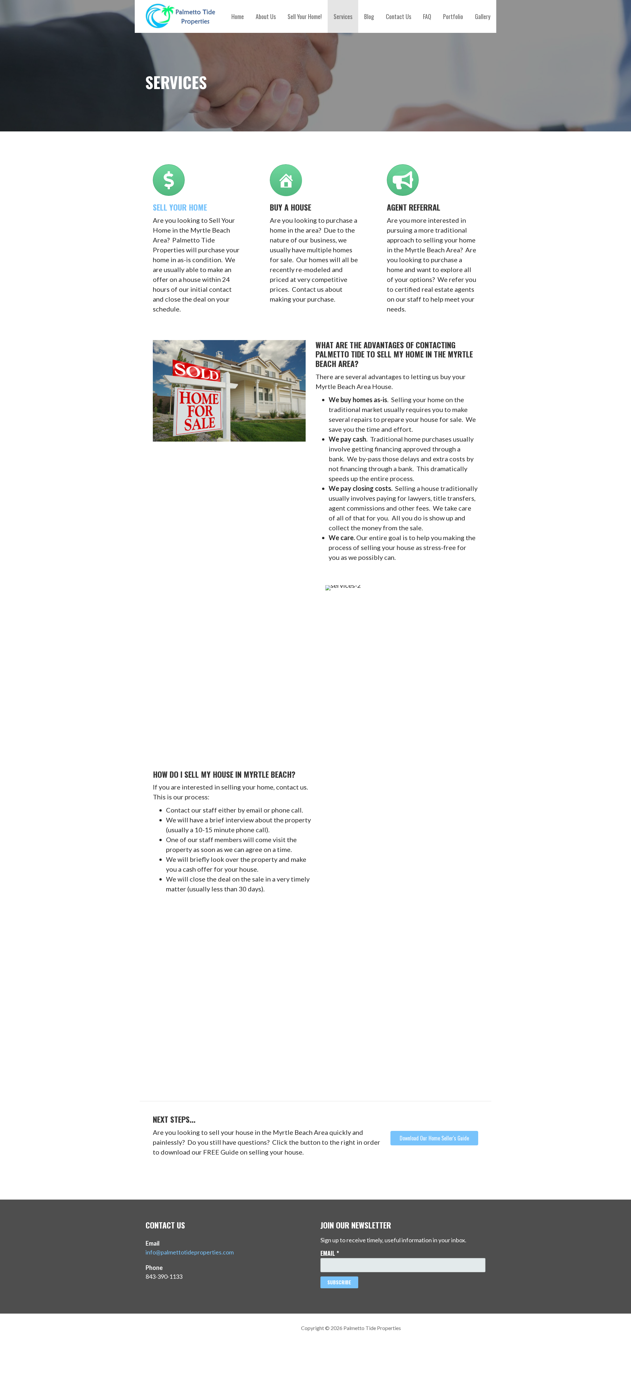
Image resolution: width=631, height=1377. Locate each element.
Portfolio (453, 16)
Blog (369, 16)
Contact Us (398, 16)
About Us (266, 16)
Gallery (482, 16)
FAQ (427, 16)
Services (343, 16)
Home (237, 16)
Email (329, 1253)
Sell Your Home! (305, 16)
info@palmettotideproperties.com (190, 1252)
